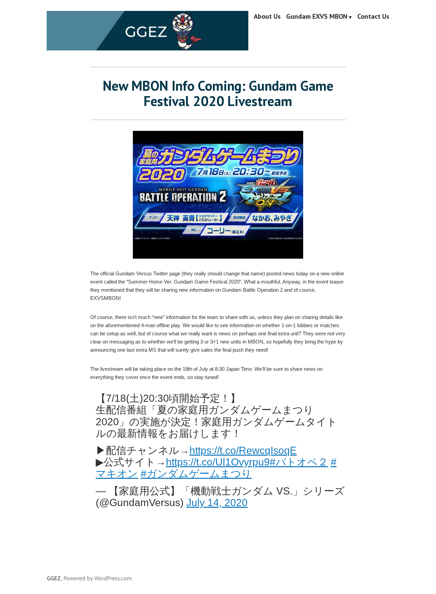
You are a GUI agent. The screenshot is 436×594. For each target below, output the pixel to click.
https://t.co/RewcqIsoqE (243, 450)
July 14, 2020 (217, 502)
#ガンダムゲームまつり (196, 473)
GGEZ (54, 578)
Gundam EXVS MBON (316, 17)
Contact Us (373, 17)
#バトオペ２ (299, 462)
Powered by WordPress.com (97, 578)
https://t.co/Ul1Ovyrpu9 (218, 462)
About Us (267, 17)
